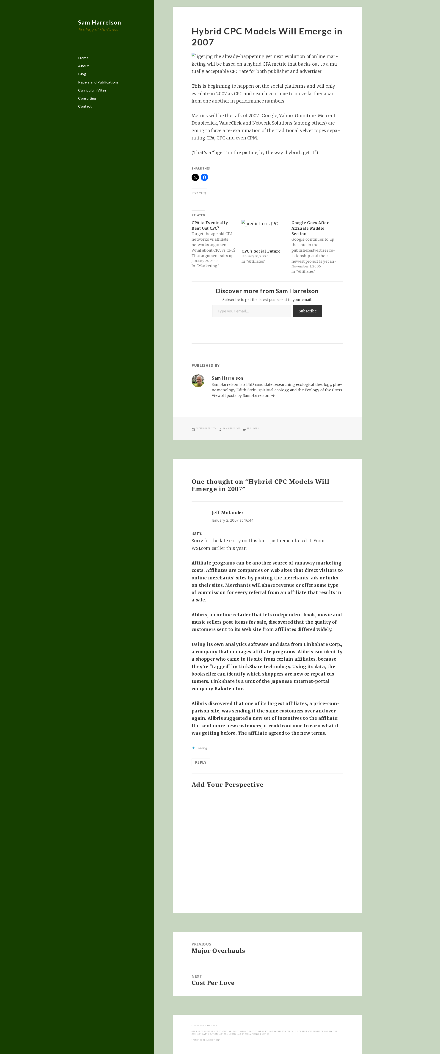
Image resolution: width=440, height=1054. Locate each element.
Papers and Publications (98, 82)
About (83, 66)
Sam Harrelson (99, 22)
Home (83, 58)
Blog (82, 74)
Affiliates (253, 428)
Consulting (87, 98)
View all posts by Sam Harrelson (241, 395)
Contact (85, 106)
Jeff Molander (227, 512)
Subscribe (308, 311)
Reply (200, 762)
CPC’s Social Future (261, 251)
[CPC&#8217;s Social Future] (264, 233)
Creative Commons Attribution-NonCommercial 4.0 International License (264, 1032)
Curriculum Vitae (92, 90)
